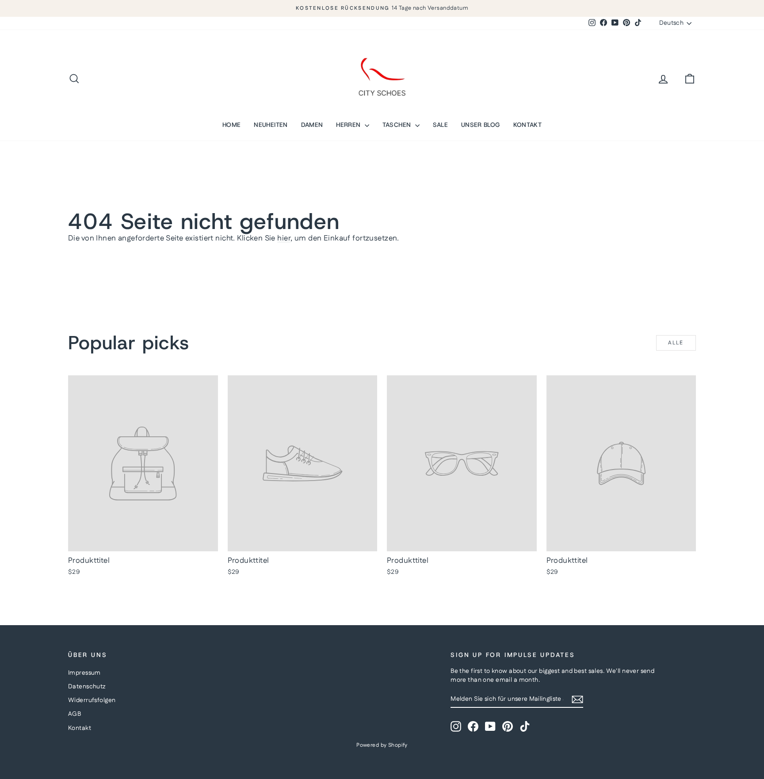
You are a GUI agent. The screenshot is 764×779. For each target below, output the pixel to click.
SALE (440, 125)
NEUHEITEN (270, 125)
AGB (74, 714)
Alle (676, 343)
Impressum (84, 672)
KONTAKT (527, 125)
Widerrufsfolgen (91, 700)
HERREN (349, 125)
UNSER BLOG (480, 125)
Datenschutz (87, 686)
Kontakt (79, 728)
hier (283, 238)
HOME (231, 125)
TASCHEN (397, 125)
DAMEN (312, 125)
